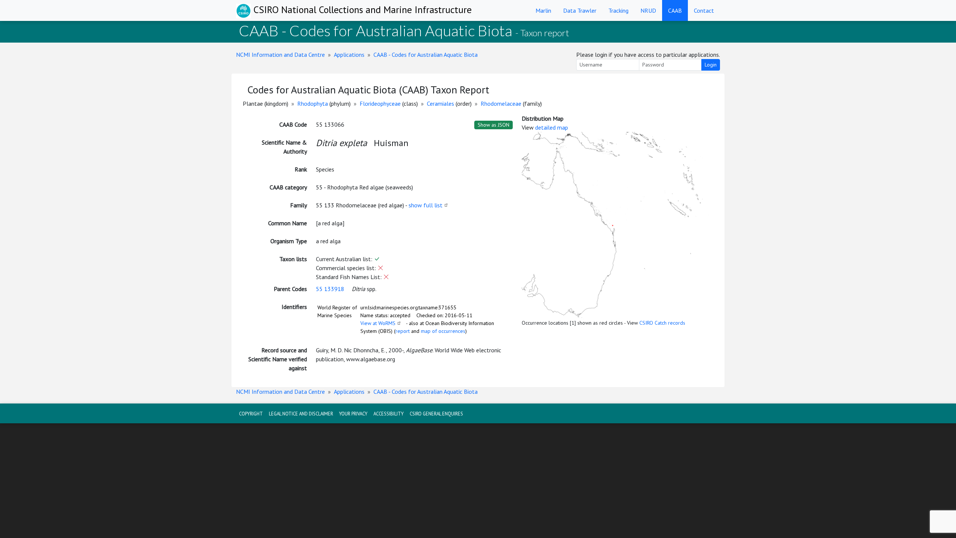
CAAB (675, 10)
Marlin (543, 10)
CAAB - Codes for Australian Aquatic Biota (425, 54)
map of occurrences (443, 331)
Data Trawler (579, 10)
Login (711, 64)
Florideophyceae (380, 103)
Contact (704, 10)
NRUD (648, 10)
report (402, 331)
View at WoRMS (377, 323)
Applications (349, 54)
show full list (426, 205)
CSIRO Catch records (662, 322)
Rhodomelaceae (501, 103)
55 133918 (330, 289)
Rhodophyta (312, 103)
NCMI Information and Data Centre (280, 54)
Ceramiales (440, 103)
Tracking (618, 10)
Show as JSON (493, 124)
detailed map (551, 127)
